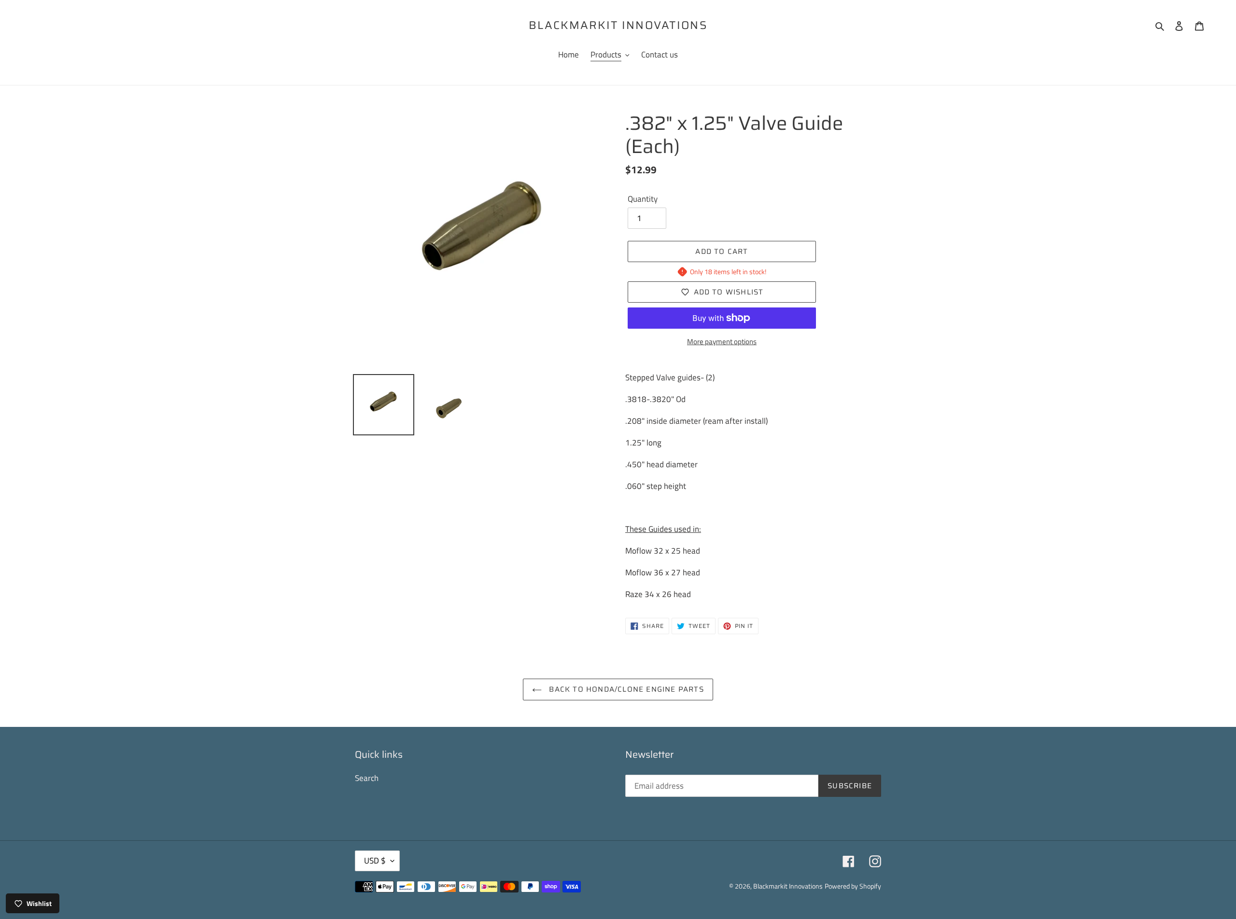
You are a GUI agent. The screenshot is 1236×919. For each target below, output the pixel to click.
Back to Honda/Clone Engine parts (625, 689)
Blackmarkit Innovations (618, 25)
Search (367, 778)
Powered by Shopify (853, 886)
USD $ (375, 860)
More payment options (722, 341)
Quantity (643, 199)
